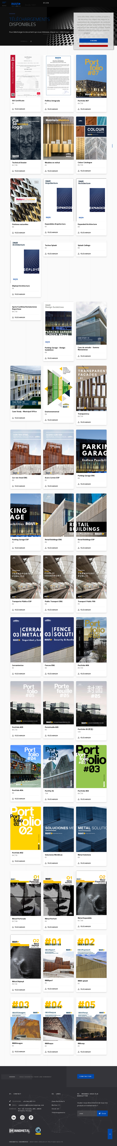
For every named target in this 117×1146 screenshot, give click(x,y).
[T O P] (110, 1134)
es (44, 3)
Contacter (86, 1076)
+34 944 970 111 (29, 1101)
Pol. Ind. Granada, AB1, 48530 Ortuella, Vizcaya (29, 1110)
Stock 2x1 (55, 1109)
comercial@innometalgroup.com (31, 1105)
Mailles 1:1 (56, 1105)
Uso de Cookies (96, 33)
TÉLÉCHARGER (20, 109)
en (48, 3)
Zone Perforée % (58, 1101)
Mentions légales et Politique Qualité (46, 1142)
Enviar (103, 1113)
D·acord (93, 40)
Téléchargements (58, 1112)
